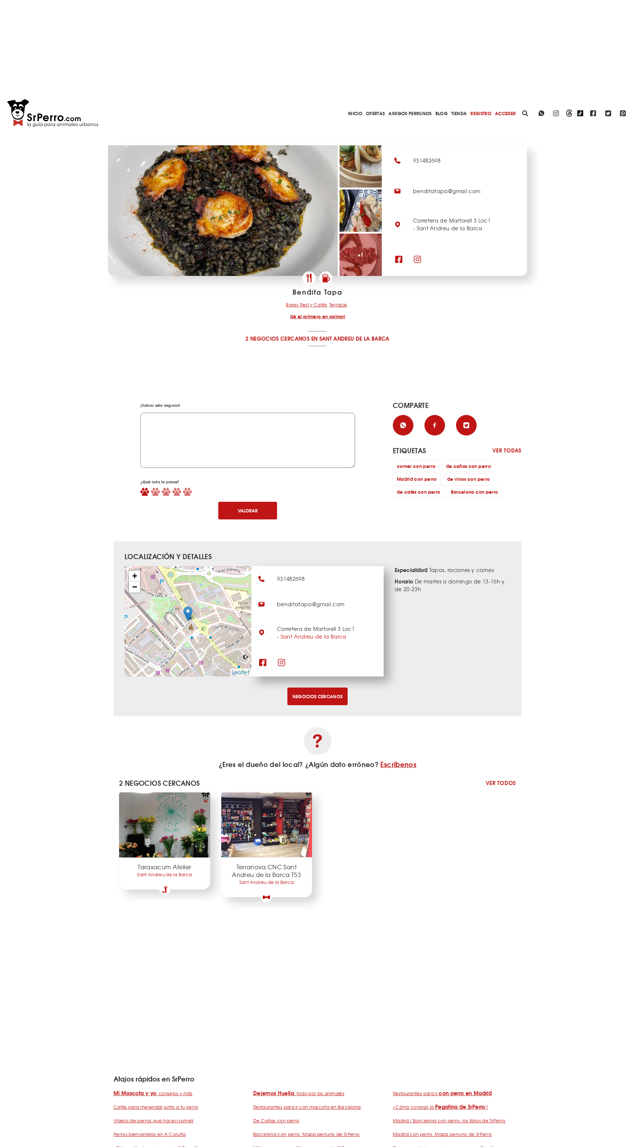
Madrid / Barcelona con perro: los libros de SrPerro (449, 1120)
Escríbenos (398, 764)
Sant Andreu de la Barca (314, 636)
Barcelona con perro (474, 491)
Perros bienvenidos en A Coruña (150, 1134)
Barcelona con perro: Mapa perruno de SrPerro (306, 1134)
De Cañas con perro (276, 1120)
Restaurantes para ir (442, 1093)
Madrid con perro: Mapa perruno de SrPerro (442, 1134)
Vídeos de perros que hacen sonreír (154, 1120)
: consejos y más (153, 1093)
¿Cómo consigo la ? (440, 1107)
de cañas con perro (468, 465)
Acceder (505, 113)
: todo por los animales (298, 1093)
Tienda (459, 113)
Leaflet (241, 672)
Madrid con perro (417, 478)
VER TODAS (506, 450)
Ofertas (375, 113)
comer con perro (416, 465)
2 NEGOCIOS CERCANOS (277, 338)
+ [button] (134, 575)
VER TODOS (501, 783)
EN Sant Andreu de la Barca (350, 338)
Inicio (355, 113)
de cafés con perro (418, 491)
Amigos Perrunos (409, 113)
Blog (441, 113)
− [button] (134, 587)
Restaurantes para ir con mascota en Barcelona (307, 1107)
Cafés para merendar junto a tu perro (156, 1107)
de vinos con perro (468, 478)
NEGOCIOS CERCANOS (318, 696)
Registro (480, 113)
